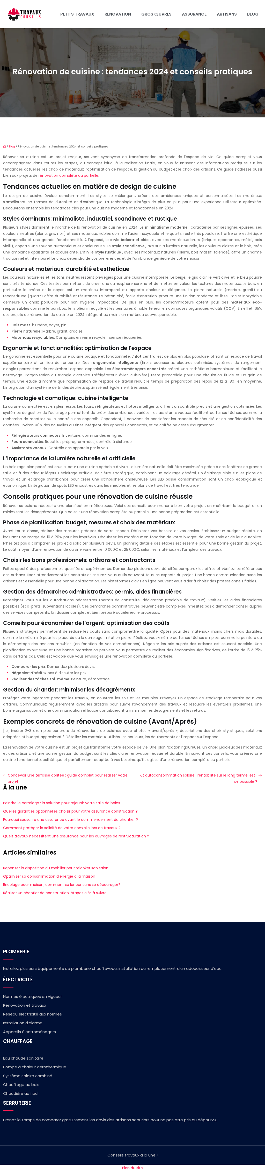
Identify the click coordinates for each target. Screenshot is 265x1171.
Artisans (227, 14)
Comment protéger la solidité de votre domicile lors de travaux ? (62, 827)
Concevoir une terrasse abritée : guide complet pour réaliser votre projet (68, 778)
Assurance (194, 14)
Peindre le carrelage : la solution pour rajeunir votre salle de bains (61, 803)
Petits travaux (77, 14)
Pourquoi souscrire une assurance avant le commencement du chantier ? (70, 819)
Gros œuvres (156, 14)
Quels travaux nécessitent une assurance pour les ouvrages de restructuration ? (76, 836)
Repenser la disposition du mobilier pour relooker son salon (55, 868)
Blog (253, 14)
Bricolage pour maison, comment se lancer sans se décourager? (61, 884)
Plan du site (132, 1167)
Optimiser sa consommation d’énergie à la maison (49, 876)
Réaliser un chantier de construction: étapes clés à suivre (55, 892)
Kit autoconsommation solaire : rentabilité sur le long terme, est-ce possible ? (198, 778)
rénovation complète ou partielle (68, 175)
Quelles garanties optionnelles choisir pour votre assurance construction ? (70, 811)
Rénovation (118, 14)
